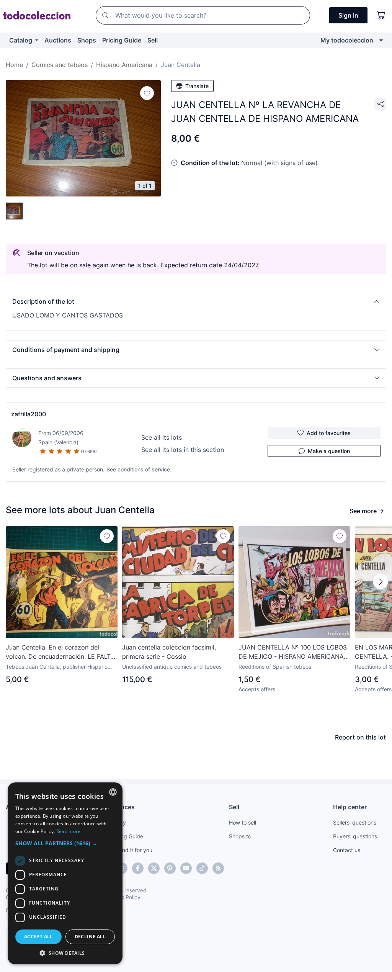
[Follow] (147, 93)
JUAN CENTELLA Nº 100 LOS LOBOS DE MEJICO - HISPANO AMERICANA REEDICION (292, 652)
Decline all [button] (90, 936)
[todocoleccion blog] (218, 868)
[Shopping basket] (381, 15)
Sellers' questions (354, 822)
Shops (86, 40)
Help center (350, 807)
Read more (68, 831)
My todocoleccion (346, 40)
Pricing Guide (121, 40)
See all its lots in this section (182, 449)
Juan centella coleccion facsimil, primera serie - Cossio (169, 651)
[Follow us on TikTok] (202, 868)
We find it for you (131, 850)
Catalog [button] (21, 40)
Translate (197, 86)
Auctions (57, 40)
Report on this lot (360, 737)
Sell (152, 40)
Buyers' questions (355, 836)
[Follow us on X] (154, 868)
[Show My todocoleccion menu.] (381, 40)
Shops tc (240, 836)
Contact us (346, 850)
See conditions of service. (139, 469)
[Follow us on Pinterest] (170, 868)
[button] (196, 301)
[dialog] (65, 873)
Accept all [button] (38, 936)
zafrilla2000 (28, 414)
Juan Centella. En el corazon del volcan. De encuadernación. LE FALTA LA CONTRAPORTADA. (60, 652)
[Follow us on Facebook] (138, 868)
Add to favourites (329, 433)
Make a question (329, 451)
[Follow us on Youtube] (186, 868)
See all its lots (161, 437)
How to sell (242, 822)
